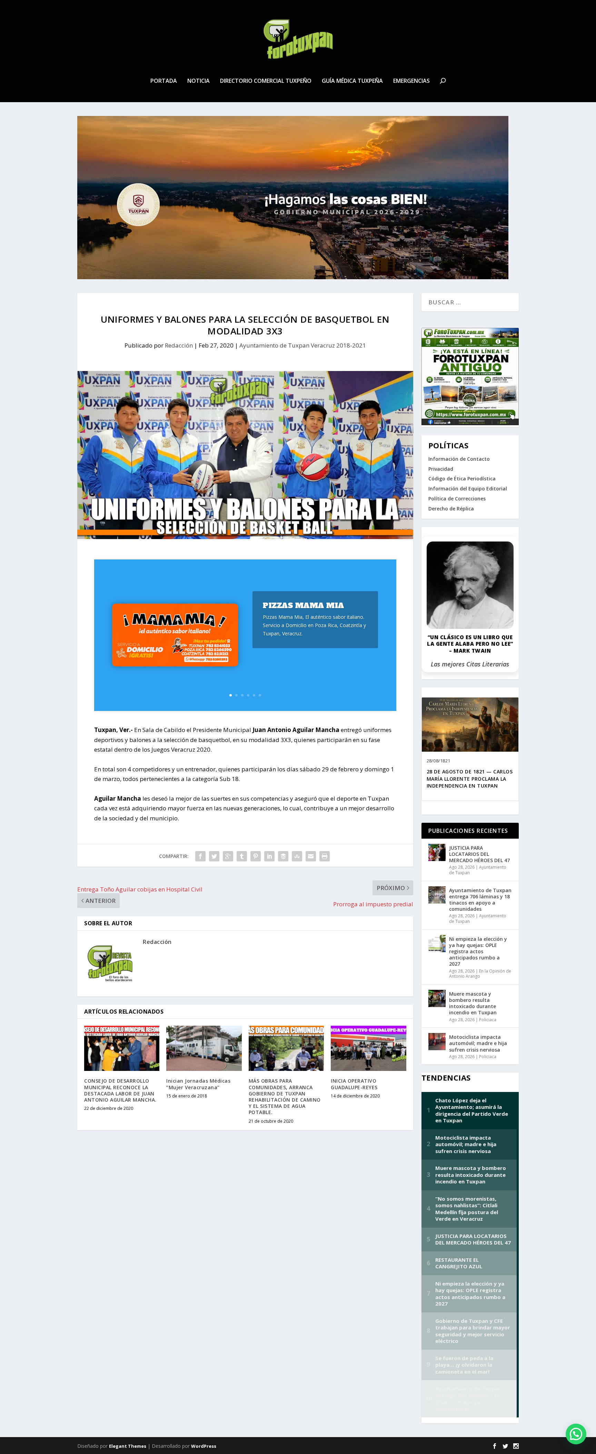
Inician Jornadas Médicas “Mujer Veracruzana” (198, 1083)
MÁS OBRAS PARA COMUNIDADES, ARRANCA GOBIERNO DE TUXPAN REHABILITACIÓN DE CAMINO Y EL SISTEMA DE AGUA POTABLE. (285, 1096)
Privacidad (440, 469)
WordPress (203, 1446)
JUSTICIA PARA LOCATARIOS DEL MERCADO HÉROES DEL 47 (479, 854)
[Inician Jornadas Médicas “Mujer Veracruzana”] (203, 1048)
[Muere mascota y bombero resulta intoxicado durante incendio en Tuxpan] (437, 998)
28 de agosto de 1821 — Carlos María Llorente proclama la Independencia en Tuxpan (470, 778)
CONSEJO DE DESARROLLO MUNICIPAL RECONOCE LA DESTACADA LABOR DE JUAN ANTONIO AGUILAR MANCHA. (120, 1090)
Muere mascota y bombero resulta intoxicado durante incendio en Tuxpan (473, 1003)
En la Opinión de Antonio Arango (480, 973)
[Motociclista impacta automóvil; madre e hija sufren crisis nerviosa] (437, 1041)
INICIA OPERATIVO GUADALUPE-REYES (354, 1083)
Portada (163, 81)
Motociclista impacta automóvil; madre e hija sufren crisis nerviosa (478, 1043)
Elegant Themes (127, 1446)
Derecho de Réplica (451, 508)
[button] (576, 1434)
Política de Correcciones (457, 498)
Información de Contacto (459, 459)
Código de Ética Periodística (462, 478)
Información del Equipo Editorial (467, 488)
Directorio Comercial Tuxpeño (265, 81)
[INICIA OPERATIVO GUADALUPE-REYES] (368, 1048)
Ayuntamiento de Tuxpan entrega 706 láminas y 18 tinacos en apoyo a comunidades (480, 900)
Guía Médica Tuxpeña (352, 81)
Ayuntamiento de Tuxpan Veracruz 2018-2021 (302, 345)
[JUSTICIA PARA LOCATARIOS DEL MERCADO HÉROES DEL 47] (437, 852)
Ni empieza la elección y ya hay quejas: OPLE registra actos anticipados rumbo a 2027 (478, 951)
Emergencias (411, 81)
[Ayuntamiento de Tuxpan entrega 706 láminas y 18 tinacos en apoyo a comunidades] (437, 895)
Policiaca (487, 1020)
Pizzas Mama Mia (303, 606)
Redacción (179, 345)
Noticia (198, 81)
